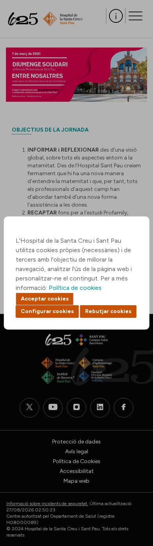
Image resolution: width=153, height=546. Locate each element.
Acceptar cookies (45, 298)
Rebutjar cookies (108, 311)
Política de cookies (75, 287)
